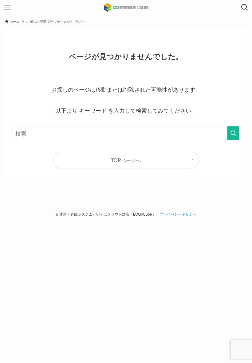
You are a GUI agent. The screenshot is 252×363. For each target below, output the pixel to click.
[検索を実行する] (233, 133)
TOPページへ (126, 160)
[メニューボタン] (7, 7)
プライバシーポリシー (177, 214)
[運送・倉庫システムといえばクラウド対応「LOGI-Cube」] (126, 7)
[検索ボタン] (244, 7)
